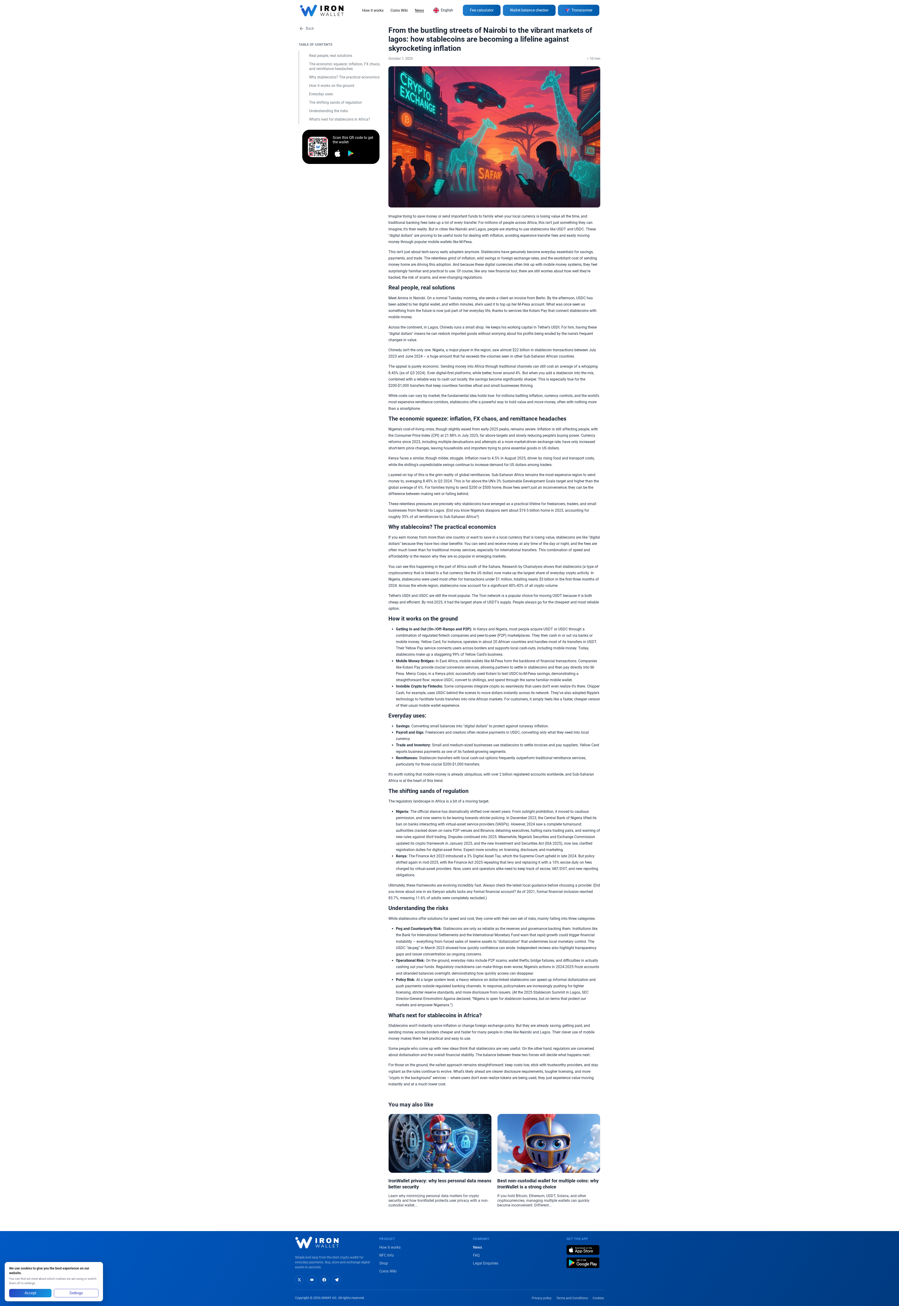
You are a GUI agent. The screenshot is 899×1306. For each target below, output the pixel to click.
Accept (30, 1293)
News (419, 10)
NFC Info (386, 1255)
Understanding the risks (328, 111)
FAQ (476, 1255)
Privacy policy (542, 1298)
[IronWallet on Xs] (299, 1279)
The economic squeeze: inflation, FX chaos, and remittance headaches (344, 66)
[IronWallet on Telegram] (336, 1279)
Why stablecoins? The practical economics (344, 77)
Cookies (598, 1298)
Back (310, 28)
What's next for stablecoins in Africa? (339, 119)
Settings (76, 1293)
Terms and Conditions (572, 1298)
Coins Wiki (399, 10)
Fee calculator (482, 10)
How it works (372, 10)
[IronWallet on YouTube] (311, 1279)
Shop (383, 1263)
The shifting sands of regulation (335, 102)
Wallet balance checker (529, 10)
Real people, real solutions (330, 55)
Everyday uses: (321, 94)
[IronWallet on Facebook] (324, 1279)
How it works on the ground (331, 85)
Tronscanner (581, 10)
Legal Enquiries (485, 1263)
